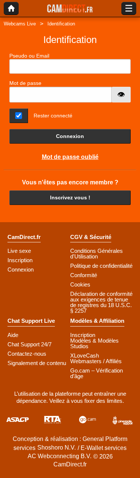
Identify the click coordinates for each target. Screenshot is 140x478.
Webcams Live (20, 24)
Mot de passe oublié (70, 157)
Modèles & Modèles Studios (94, 343)
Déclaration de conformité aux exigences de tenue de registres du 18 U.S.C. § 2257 (101, 302)
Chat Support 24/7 (29, 344)
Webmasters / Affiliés (96, 361)
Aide (12, 335)
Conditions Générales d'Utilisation (96, 254)
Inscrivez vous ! (70, 197)
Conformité (83, 275)
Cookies (80, 284)
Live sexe (19, 251)
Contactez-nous (26, 353)
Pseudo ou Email (29, 56)
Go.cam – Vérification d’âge (96, 373)
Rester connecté (53, 116)
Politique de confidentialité (101, 266)
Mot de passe (25, 83)
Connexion (70, 136)
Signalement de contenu (36, 363)
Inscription (19, 260)
